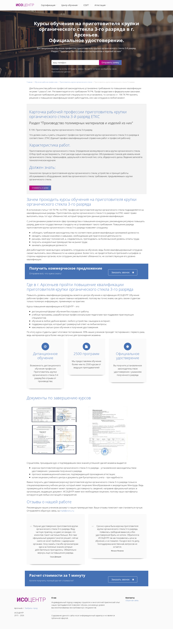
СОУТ (86, 5)
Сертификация (48, 5)
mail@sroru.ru (67, 510)
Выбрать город (31, 608)
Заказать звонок (120, 272)
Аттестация (100, 5)
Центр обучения (69, 5)
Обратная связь (132, 600)
